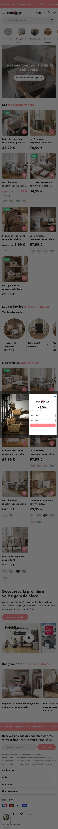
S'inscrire (43, 425)
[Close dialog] (55, 396)
